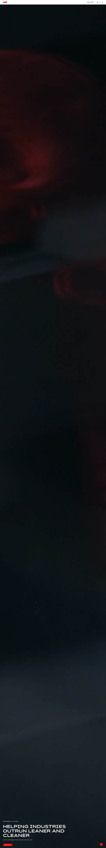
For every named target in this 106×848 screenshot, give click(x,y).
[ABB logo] (5, 2)
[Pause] (101, 844)
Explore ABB (90, 2)
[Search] (100, 2)
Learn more (7, 844)
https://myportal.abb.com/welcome (102, 2)
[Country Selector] (97, 2)
